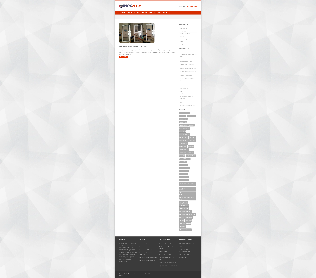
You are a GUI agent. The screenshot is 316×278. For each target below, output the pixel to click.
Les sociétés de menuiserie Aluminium (186, 97)
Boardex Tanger (182, 140)
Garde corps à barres (184, 180)
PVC (181, 44)
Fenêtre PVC (182, 155)
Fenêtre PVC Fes (182, 161)
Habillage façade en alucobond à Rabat (186, 193)
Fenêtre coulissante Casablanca (186, 152)
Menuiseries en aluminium (185, 211)
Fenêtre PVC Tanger (183, 177)
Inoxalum (185, 202)
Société (130, 13)
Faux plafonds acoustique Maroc (188, 68)
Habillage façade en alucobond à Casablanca (186, 184)
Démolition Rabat (183, 143)
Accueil (123, 13)
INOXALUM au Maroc (183, 205)
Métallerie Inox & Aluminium (187, 94)
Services (136, 13)
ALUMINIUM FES (183, 59)
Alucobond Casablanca (184, 113)
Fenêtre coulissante (183, 149)
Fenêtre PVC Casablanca (184, 158)
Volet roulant (182, 226)
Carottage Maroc (191, 140)
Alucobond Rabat (183, 122)
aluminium (191, 125)
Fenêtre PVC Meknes (183, 171)
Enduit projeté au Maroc (186, 61)
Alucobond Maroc (191, 116)
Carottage (182, 31)
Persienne (181, 220)
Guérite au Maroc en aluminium (188, 52)
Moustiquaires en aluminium (185, 217)
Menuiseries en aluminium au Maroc (187, 214)
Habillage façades (184, 33)
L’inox (181, 91)
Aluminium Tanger (183, 137)
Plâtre (181, 41)
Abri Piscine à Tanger (185, 81)
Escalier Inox (191, 146)
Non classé (182, 39)
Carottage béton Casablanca (187, 78)
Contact (165, 13)
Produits (144, 13)
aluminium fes (182, 131)
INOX (180, 202)
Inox (181, 36)
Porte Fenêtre (188, 220)
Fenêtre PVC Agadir (190, 155)
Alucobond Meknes (183, 119)
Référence (152, 13)
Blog (159, 13)
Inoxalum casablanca (183, 208)
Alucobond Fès (182, 116)
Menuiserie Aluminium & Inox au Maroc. (138, 273)
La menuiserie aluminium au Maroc (187, 101)
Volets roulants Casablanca (185, 229)
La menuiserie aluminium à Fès (187, 105)
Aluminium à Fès (184, 88)
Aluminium (182, 28)
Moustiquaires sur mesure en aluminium (133, 46)
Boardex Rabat (192, 137)
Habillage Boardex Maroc (186, 75)
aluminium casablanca (184, 128)
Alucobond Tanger (183, 125)
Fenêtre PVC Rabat (183, 174)
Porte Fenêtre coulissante (185, 223)
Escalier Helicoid (182, 146)
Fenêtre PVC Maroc (183, 164)
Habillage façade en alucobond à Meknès (186, 188)
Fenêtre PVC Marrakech (184, 167)
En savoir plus (123, 57)
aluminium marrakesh (184, 134)
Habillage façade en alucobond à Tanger (186, 198)
